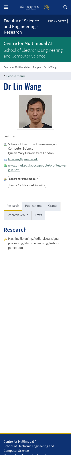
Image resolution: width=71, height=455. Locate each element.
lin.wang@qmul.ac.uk (23, 159)
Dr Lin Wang (50, 67)
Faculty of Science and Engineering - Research (21, 26)
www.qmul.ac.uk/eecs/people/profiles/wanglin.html (37, 167)
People (37, 67)
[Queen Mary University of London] (35, 11)
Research (13, 205)
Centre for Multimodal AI (28, 43)
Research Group (17, 215)
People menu (15, 76)
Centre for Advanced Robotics (27, 185)
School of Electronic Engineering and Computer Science (33, 53)
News (38, 215)
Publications (33, 205)
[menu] (6, 8)
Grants (52, 205)
